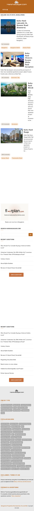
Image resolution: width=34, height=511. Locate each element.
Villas (2, 413)
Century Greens (5, 259)
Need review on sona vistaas (9, 364)
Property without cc (6, 410)
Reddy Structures (6, 455)
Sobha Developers (6, 463)
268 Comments (6, 154)
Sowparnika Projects (18, 463)
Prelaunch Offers (22, 407)
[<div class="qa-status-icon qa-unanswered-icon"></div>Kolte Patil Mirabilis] (14, 89)
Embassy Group (5, 437)
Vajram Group (15, 468)
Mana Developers (17, 445)
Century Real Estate (6, 431)
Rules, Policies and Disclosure (22, 481)
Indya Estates (5, 442)
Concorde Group (18, 431)
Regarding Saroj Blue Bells (8, 359)
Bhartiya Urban (15, 426)
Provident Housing (16, 450)
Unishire (28, 466)
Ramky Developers (20, 453)
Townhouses (25, 410)
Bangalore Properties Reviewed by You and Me (14, 506)
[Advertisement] (17, 183)
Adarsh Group (5, 424)
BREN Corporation (6, 429)
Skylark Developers (16, 461)
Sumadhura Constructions (8, 466)
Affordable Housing (6, 405)
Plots (15, 407)
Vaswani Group (25, 468)
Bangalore (4, 47)
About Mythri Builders (7, 263)
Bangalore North (15, 47)
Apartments (16, 405)
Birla (22, 426)
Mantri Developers (6, 447)
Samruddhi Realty (6, 458)
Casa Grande (25, 429)
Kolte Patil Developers (16, 442)
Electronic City (15, 77)
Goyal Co (18, 439)
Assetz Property (5, 426)
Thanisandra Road (17, 158)
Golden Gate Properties (7, 439)
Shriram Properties (18, 458)
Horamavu (15, 124)
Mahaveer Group (5, 445)
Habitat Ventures (26, 439)
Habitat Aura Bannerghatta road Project (12, 368)
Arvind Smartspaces (25, 424)
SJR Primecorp (5, 461)
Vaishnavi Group (5, 468)
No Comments (5, 44)
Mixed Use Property (6, 407)
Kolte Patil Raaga (28, 131)
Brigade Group (16, 429)
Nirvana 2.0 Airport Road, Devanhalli (11, 268)
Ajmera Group (14, 424)
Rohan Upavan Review (7, 373)
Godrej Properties (16, 437)
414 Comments (5, 124)
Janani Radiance (26, 405)
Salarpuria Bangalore (18, 455)
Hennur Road (26, 47)
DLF (13, 434)
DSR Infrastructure (20, 434)
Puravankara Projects (7, 453)
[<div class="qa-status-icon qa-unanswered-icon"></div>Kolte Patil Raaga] (12, 135)
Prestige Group (5, 450)
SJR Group (27, 458)
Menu (4, 9)
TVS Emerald (21, 466)
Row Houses (16, 410)
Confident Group (5, 434)
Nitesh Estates (26, 447)
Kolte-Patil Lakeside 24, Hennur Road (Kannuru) (22, 24)
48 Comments (5, 77)
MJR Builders (16, 447)
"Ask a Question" (16, 496)
